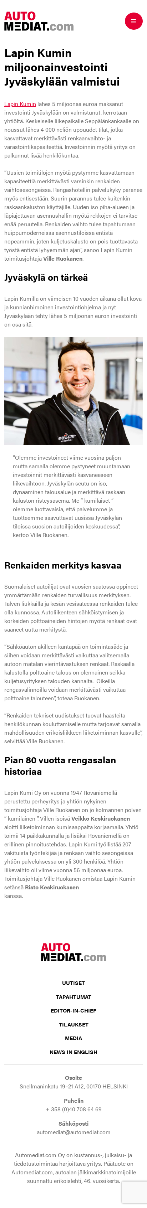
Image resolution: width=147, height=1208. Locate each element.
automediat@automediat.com (74, 1132)
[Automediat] (39, 20)
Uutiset (73, 982)
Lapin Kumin (20, 104)
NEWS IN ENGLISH (73, 1051)
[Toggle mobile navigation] (134, 21)
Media (73, 1038)
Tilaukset (73, 1024)
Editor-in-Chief (73, 1010)
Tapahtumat (73, 996)
